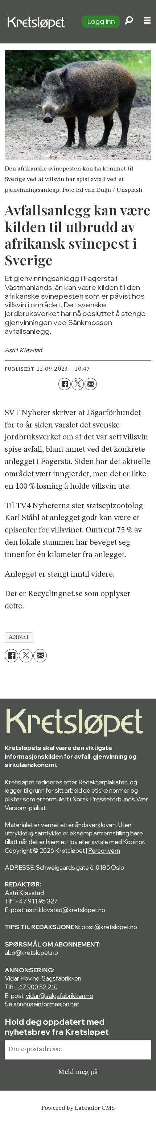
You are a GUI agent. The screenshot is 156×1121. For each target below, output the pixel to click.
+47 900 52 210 (36, 987)
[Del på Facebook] (64, 384)
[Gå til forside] (37, 21)
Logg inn (101, 21)
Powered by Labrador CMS (78, 1108)
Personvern (104, 850)
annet (19, 637)
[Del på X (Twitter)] (77, 384)
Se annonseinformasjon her (42, 1004)
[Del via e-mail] (91, 384)
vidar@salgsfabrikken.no (59, 995)
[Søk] (129, 21)
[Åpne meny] (147, 22)
